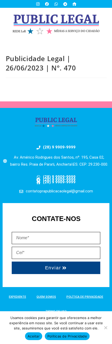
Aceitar (34, 336)
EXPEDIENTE (17, 296)
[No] (105, 327)
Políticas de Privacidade (67, 336)
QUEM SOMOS (46, 296)
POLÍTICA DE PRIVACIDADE (84, 296)
